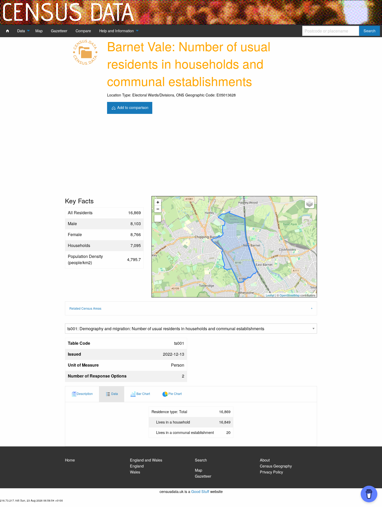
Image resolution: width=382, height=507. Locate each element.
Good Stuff (200, 491)
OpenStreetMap (290, 295)
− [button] (157, 209)
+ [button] (157, 202)
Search (201, 460)
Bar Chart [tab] (143, 394)
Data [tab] (114, 394)
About (265, 460)
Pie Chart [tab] (175, 394)
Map (198, 470)
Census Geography (276, 466)
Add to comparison (132, 107)
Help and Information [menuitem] (116, 30)
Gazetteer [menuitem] (59, 30)
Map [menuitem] (39, 30)
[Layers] (309, 203)
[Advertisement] (191, 157)
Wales (135, 471)
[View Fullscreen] (157, 218)
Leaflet (270, 295)
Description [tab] (85, 394)
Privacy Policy (271, 471)
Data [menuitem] (21, 30)
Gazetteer (203, 476)
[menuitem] (7, 31)
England (137, 466)
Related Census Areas (85, 308)
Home (70, 460)
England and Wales (146, 460)
